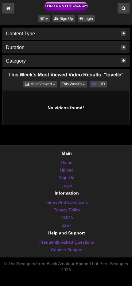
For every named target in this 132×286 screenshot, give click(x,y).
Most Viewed (43, 84)
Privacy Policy (66, 209)
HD (102, 84)
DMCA (66, 217)
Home (66, 162)
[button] (44, 18)
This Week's (74, 84)
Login (88, 19)
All (93, 84)
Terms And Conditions (66, 202)
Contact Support (67, 249)
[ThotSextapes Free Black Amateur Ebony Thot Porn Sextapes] (66, 7)
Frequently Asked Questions (66, 242)
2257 (67, 225)
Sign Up (66, 19)
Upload (67, 170)
